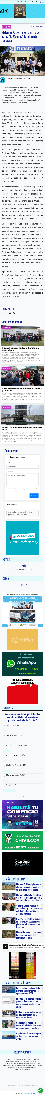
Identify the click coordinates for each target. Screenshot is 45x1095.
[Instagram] (30, 2)
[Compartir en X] (10, 313)
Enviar (34, 496)
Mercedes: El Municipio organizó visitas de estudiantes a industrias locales (20, 349)
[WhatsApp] (19, 2)
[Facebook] (26, 2)
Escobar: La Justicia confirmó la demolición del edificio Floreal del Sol (22, 429)
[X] (22, 2)
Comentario (10, 472)
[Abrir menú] (4, 21)
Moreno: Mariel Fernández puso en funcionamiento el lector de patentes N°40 (22, 389)
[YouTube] (37, 2)
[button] (15, 2)
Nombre (8, 463)
